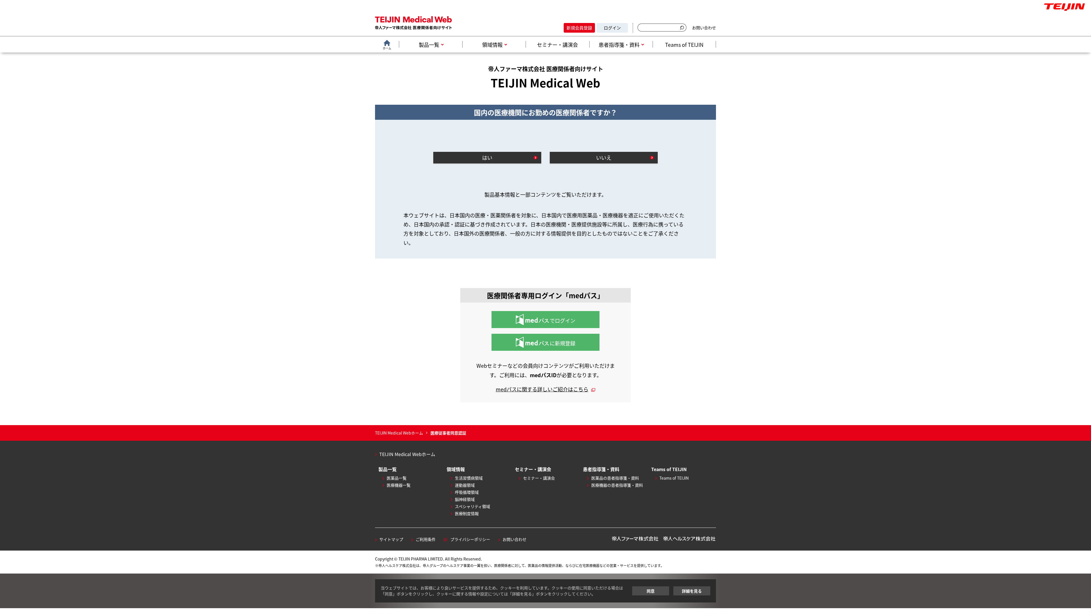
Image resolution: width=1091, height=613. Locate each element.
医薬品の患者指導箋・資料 (615, 478)
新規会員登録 (579, 28)
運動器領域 (465, 485)
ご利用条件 (426, 539)
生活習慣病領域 (469, 478)
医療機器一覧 (399, 485)
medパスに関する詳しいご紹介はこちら (542, 389)
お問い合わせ (704, 27)
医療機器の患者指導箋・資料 (617, 485)
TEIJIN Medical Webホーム (407, 454)
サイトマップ (391, 539)
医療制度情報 (467, 513)
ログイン (612, 28)
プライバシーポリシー (470, 539)
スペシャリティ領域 (472, 506)
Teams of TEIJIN (674, 478)
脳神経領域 (465, 499)
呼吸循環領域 (467, 492)
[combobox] (658, 28)
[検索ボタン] (682, 28)
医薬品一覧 (397, 478)
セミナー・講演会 (539, 478)
